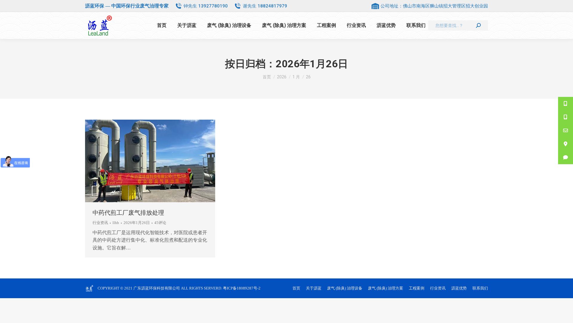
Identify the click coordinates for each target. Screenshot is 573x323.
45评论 (160, 222)
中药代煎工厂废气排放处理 (128, 212)
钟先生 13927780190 (206, 6)
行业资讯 (100, 222)
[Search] (478, 25)
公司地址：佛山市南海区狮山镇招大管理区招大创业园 (434, 6)
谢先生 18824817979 (265, 6)
